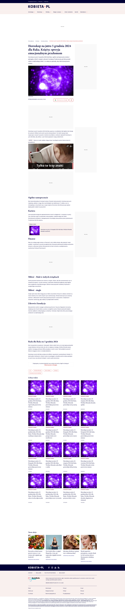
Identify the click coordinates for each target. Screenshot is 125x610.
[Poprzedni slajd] (29, 542)
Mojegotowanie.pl (49, 591)
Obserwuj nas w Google (62, 100)
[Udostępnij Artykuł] (71, 100)
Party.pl (64, 588)
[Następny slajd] (96, 542)
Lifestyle (56, 370)
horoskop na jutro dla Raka (35, 373)
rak (30, 370)
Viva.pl (81, 588)
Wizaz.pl (82, 591)
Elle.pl (29, 588)
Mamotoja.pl (48, 588)
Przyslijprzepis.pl (66, 593)
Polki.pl (64, 591)
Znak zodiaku (48, 370)
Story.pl (82, 593)
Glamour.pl (30, 591)
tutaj (40, 608)
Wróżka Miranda (37, 370)
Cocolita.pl (30, 593)
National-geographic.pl (51, 593)
